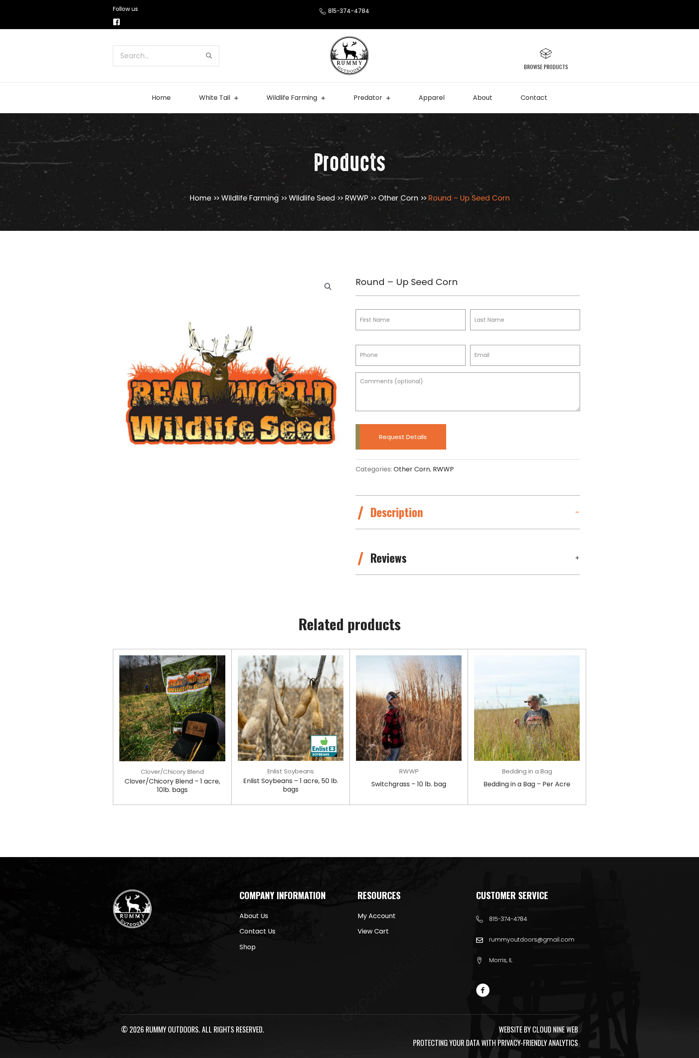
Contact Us (257, 931)
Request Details (403, 437)
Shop (247, 947)
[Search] (209, 56)
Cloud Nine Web (555, 1029)
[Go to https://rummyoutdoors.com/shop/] (545, 58)
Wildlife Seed (312, 198)
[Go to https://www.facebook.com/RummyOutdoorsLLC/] (116, 22)
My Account (377, 916)
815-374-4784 (508, 919)
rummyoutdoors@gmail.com (531, 940)
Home (200, 198)
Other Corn (398, 198)
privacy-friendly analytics (538, 1042)
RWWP (356, 198)
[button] (328, 286)
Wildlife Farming (250, 198)
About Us (253, 916)
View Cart (373, 931)
